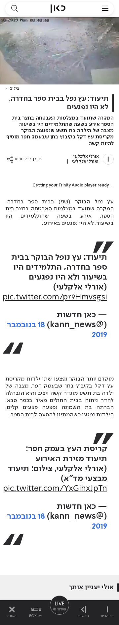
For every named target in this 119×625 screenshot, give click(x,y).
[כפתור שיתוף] (10, 159)
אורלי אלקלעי (86, 156)
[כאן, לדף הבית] (58, 9)
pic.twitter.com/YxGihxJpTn (55, 489)
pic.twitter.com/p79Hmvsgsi (55, 297)
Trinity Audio (71, 185)
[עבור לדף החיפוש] (14, 9)
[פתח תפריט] (105, 9)
